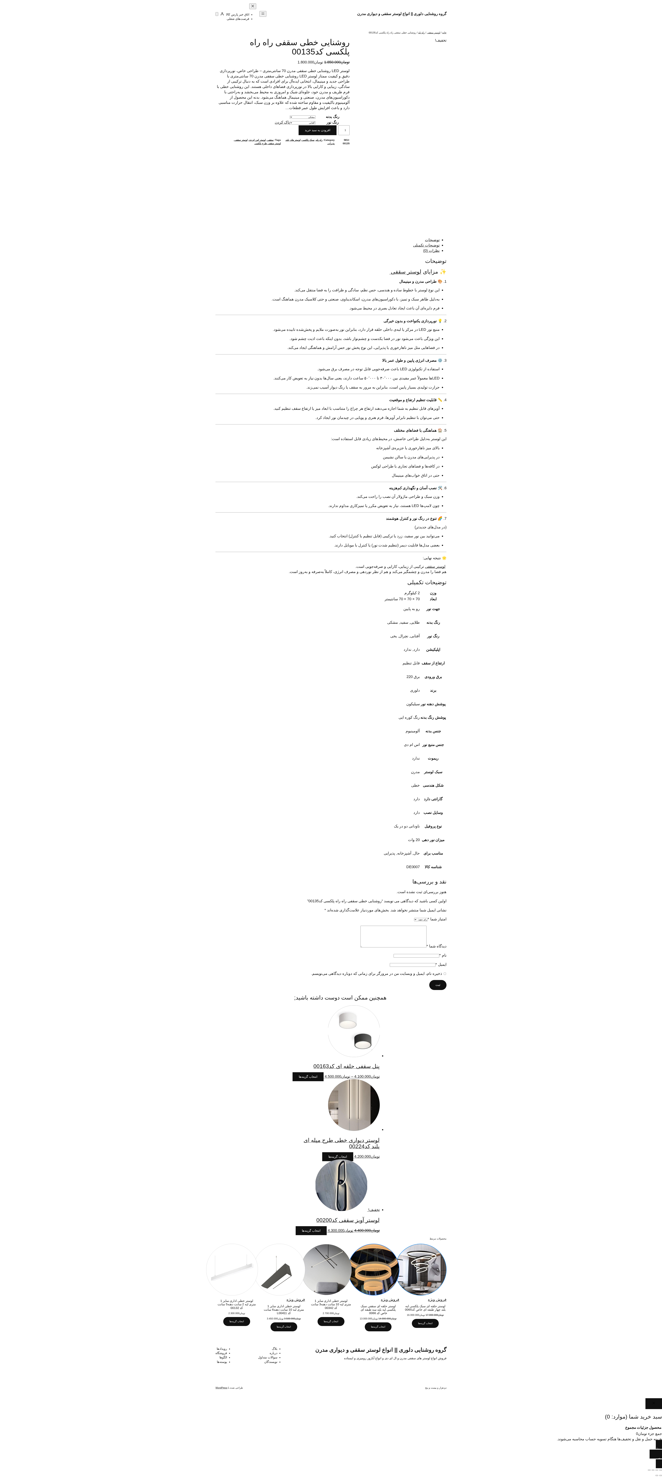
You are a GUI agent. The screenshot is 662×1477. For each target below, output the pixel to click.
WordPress (221, 1387)
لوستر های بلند (293, 140)
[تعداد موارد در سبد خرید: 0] (216, 14)
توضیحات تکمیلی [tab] (426, 245)
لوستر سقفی (433, 32)
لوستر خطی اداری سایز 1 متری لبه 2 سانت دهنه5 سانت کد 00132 (237, 1304)
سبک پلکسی (308, 140)
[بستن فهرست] (252, 6)
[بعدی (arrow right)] (656, 1475)
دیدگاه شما (437, 946)
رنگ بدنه (332, 116)
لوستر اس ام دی (257, 140)
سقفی (270, 140)
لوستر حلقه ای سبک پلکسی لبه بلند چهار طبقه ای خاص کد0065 (425, 1307)
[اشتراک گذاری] (653, 1470)
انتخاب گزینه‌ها (308, 1076)
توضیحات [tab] (432, 240)
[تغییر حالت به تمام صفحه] (656, 1470)
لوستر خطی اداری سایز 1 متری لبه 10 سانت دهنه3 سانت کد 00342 (331, 1304)
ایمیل (441, 964)
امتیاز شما (437, 919)
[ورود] (222, 14)
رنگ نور (333, 122)
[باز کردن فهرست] (262, 14)
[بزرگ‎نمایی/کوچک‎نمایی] (660, 1470)
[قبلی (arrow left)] (660, 1475)
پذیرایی (331, 143)
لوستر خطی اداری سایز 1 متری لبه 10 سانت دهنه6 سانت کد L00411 (284, 1309)
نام (443, 955)
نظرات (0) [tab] (431, 250)
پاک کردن (282, 122)
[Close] (653, 1403)
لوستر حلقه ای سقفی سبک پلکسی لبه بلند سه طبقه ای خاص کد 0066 (378, 1309)
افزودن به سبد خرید (317, 130)
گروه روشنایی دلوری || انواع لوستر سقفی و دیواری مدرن (402, 14)
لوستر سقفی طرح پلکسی (267, 143)
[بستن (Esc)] (649, 1470)
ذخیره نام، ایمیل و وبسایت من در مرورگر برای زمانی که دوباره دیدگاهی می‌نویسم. (376, 973)
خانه (444, 32)
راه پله (421, 32)
